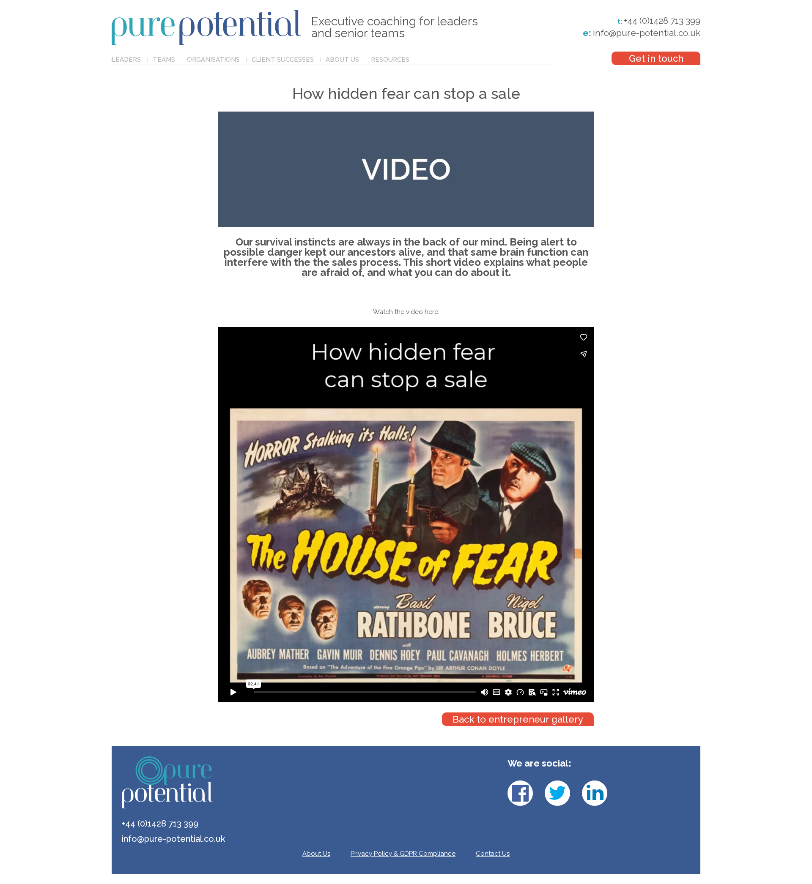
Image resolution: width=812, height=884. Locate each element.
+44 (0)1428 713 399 (662, 21)
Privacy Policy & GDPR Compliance (403, 853)
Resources (390, 59)
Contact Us (493, 853)
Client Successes (283, 59)
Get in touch (656, 58)
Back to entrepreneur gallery (518, 719)
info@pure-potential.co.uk (641, 32)
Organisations (213, 59)
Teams (164, 59)
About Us (342, 59)
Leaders (126, 59)
